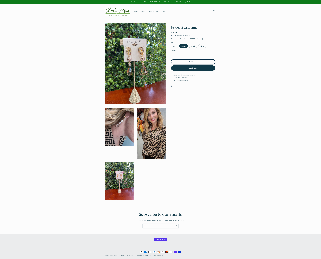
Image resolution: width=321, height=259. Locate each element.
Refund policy (148, 255)
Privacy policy (139, 255)
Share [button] (175, 86)
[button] (143, 11)
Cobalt (193, 46)
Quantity (173, 50)
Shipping (173, 35)
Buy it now (193, 68)
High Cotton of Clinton (116, 255)
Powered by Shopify (127, 255)
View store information (181, 80)
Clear (202, 46)
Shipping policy (158, 255)
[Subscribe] (176, 226)
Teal (175, 46)
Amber (183, 46)
